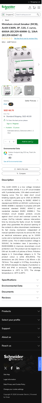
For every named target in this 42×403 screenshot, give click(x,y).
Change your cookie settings (13, 389)
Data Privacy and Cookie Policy (14, 384)
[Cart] (34, 7)
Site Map (7, 374)
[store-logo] (8, 8)
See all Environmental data (13, 161)
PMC (6, 104)
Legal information (10, 379)
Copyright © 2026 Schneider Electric (16, 394)
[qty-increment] (13, 141)
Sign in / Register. (13, 124)
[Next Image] (39, 64)
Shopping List (35, 2)
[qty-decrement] (5, 141)
